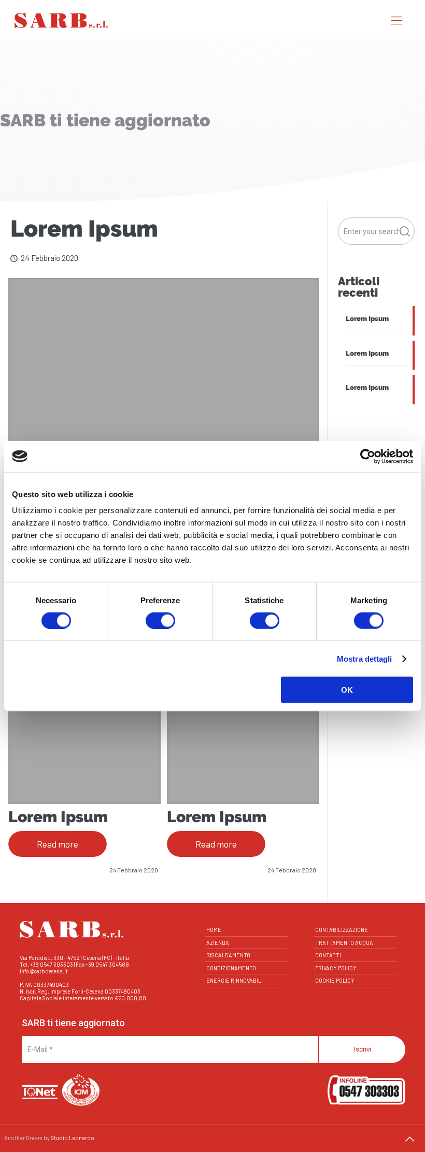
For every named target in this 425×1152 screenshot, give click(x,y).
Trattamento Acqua (344, 942)
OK (347, 690)
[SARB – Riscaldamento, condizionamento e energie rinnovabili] (61, 19)
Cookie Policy (335, 980)
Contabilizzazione (341, 929)
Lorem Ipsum (58, 817)
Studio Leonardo (72, 1137)
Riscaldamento (228, 955)
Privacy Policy (336, 968)
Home (213, 929)
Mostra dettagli (364, 658)
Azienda (217, 942)
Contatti (328, 955)
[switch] (160, 620)
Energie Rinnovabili (234, 980)
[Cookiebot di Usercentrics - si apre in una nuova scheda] (367, 456)
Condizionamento (231, 968)
